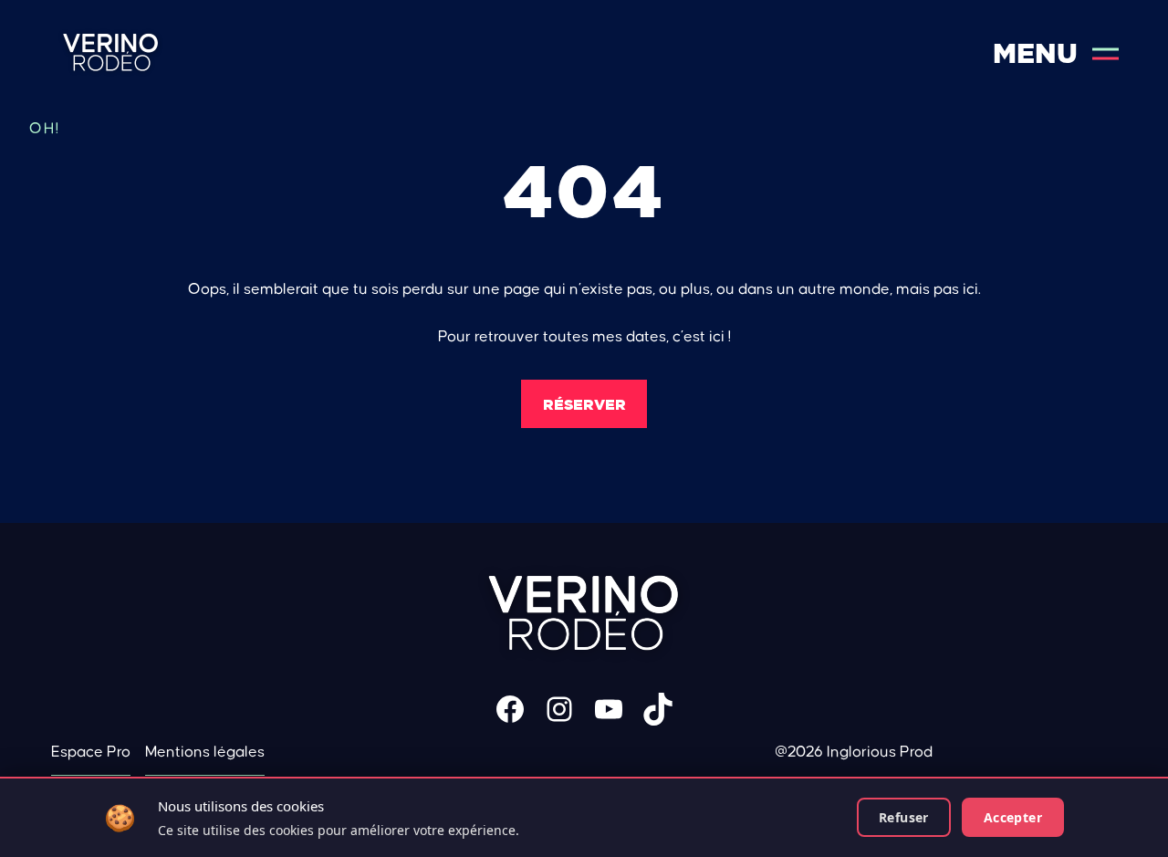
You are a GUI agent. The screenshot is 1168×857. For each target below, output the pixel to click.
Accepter (1013, 817)
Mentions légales (205, 752)
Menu (1035, 53)
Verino (110, 53)
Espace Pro (90, 752)
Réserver (584, 404)
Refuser (904, 817)
